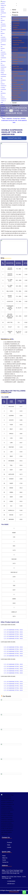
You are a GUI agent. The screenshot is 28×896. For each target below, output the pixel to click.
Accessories (16, 25)
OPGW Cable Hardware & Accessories (19, 54)
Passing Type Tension (18, 42)
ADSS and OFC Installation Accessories (19, 48)
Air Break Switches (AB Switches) (18, 81)
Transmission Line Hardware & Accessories (19, 19)
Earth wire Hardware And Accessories (18, 72)
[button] (14, 138)
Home (14, 9)
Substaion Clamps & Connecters (17, 62)
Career (14, 103)
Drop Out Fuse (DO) (18, 84)
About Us (15, 12)
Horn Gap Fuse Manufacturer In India (17, 87)
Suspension (16, 44)
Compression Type (18, 68)
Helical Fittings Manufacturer (16, 98)
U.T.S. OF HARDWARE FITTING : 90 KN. (13, 629)
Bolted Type (16, 66)
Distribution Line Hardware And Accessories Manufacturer (19, 93)
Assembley (16, 37)
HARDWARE (16, 23)
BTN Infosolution (14, 892)
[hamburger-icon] (25, 9)
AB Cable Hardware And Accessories (18, 58)
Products (15, 15)
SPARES (15, 27)
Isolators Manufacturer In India (18, 77)
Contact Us (15, 105)
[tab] (14, 626)
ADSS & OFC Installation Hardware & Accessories (18, 33)
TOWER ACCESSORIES (19, 29)
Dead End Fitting (17, 40)
